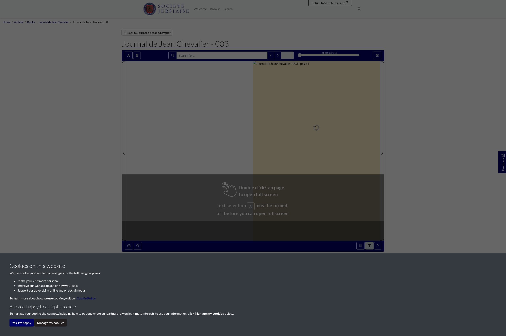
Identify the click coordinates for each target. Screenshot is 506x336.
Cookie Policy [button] (86, 298)
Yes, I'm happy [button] (21, 323)
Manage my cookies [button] (50, 323)
